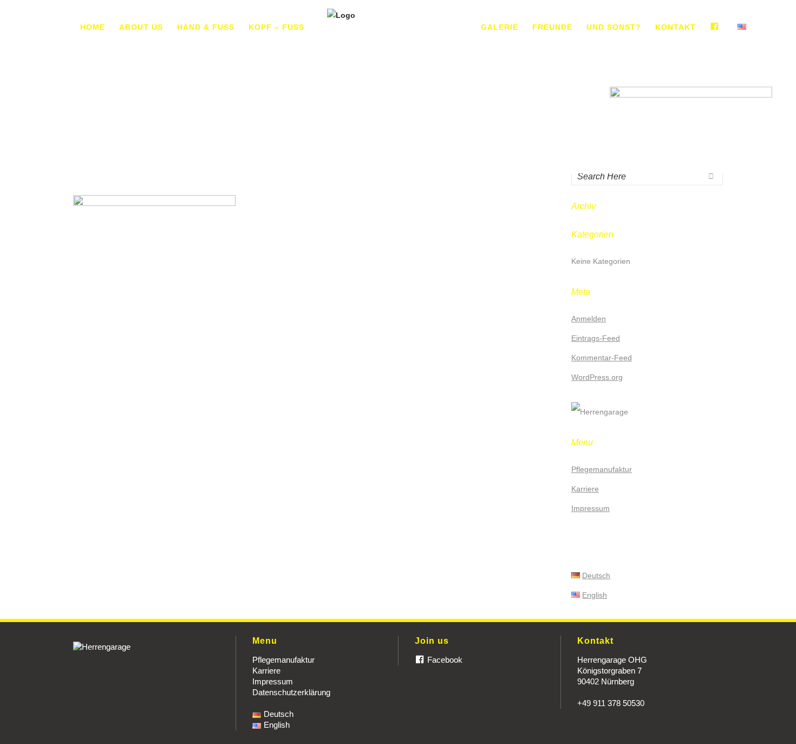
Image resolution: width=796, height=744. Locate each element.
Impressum (590, 508)
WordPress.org (597, 377)
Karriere (585, 488)
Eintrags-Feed (595, 338)
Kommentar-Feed (601, 357)
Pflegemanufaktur (601, 469)
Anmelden (588, 318)
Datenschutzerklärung (291, 692)
